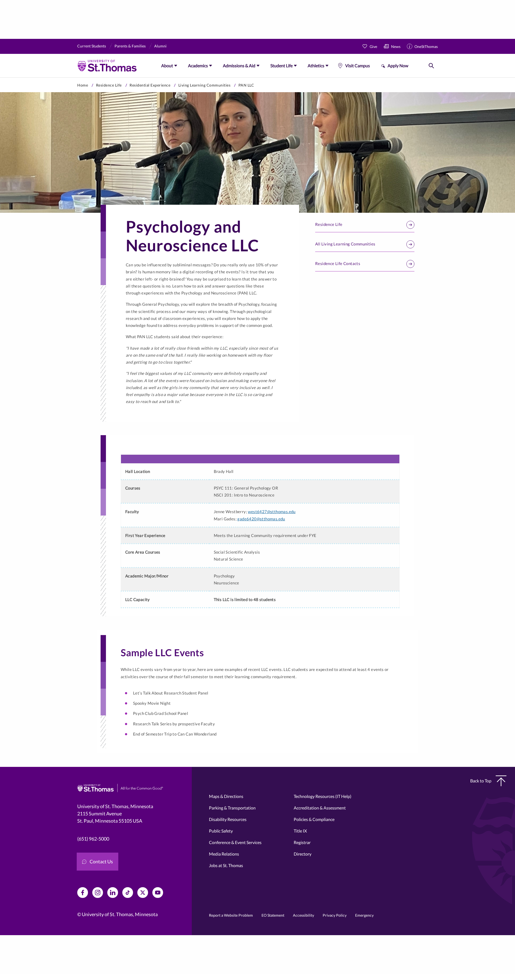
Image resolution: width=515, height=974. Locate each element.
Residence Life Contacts (337, 263)
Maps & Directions (226, 796)
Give (373, 46)
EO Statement (273, 915)
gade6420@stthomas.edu (261, 518)
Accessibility (303, 915)
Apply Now (398, 65)
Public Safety (221, 830)
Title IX (300, 830)
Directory (302, 853)
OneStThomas (426, 46)
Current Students (91, 46)
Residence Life (109, 85)
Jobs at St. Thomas (226, 865)
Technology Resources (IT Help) (322, 796)
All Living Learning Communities (345, 243)
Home (82, 85)
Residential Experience (150, 85)
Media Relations (224, 853)
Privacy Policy (335, 915)
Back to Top (480, 780)
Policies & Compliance (314, 819)
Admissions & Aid (239, 65)
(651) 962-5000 (93, 839)
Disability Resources (228, 819)
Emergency (364, 915)
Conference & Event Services (235, 842)
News (395, 46)
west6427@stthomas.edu (271, 511)
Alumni (160, 46)
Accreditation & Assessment (320, 807)
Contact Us (101, 861)
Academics (198, 65)
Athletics (316, 65)
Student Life (281, 65)
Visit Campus (357, 65)
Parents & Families (130, 46)
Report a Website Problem (231, 915)
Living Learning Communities (204, 85)
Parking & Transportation (232, 807)
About (167, 65)
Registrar (302, 842)
